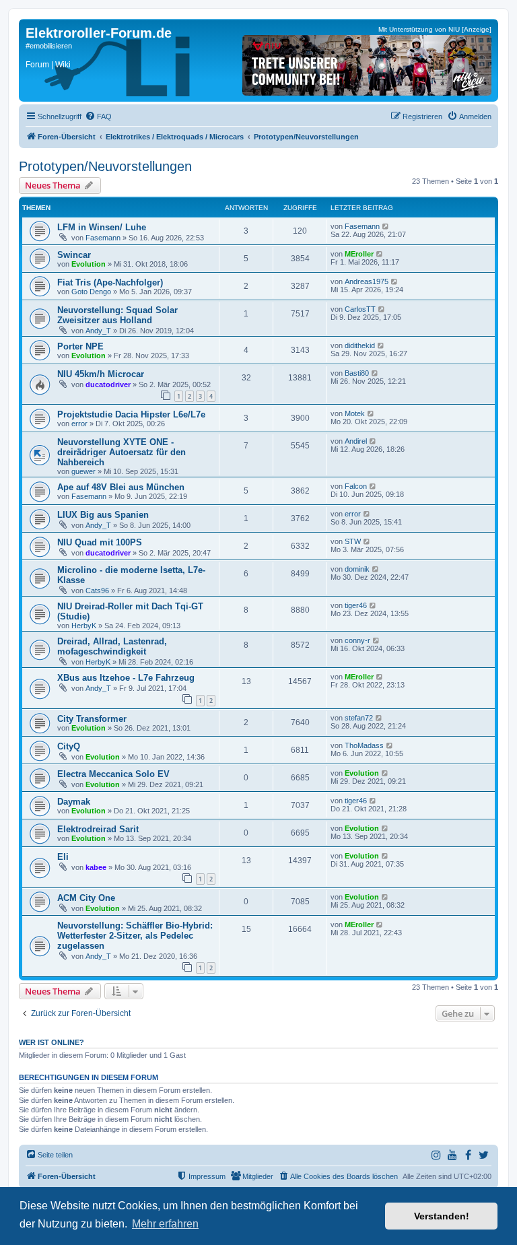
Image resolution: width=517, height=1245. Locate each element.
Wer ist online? (51, 1042)
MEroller (359, 254)
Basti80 (357, 373)
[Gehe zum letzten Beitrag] (386, 226)
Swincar (74, 255)
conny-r (357, 640)
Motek (355, 413)
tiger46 (356, 605)
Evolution (88, 264)
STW (353, 541)
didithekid (360, 345)
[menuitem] (98, 116)
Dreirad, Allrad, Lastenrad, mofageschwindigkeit (112, 646)
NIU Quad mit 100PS (99, 542)
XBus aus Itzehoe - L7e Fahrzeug (126, 678)
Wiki (63, 64)
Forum (37, 64)
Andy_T (98, 331)
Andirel (356, 441)
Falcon (356, 486)
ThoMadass (364, 745)
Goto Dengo (91, 292)
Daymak (73, 802)
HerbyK (83, 625)
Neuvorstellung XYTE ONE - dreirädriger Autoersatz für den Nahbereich (121, 452)
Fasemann (102, 238)
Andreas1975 (366, 281)
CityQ (68, 746)
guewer (83, 471)
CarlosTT (360, 309)
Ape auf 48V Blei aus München (120, 487)
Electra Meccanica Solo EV (113, 774)
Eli (63, 857)
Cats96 (97, 590)
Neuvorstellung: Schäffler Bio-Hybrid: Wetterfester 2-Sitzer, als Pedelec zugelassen (135, 935)
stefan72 (359, 718)
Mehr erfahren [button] (165, 1224)
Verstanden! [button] (441, 1216)
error (79, 423)
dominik (357, 569)
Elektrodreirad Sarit (98, 829)
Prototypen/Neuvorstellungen (105, 166)
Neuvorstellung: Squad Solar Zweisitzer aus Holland (117, 315)
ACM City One (86, 898)
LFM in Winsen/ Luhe (101, 227)
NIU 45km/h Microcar (100, 374)
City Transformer (92, 719)
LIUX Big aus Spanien (103, 515)
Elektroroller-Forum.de (99, 33)
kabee (95, 867)
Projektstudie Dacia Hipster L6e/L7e (131, 414)
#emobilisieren (49, 46)
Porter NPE (80, 346)
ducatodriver (108, 384)
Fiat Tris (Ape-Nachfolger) (110, 282)
